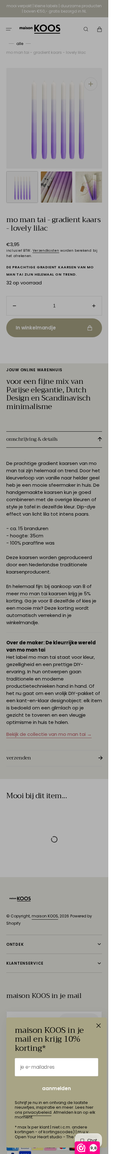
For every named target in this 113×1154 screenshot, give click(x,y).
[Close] (98, 1026)
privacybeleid (37, 1112)
